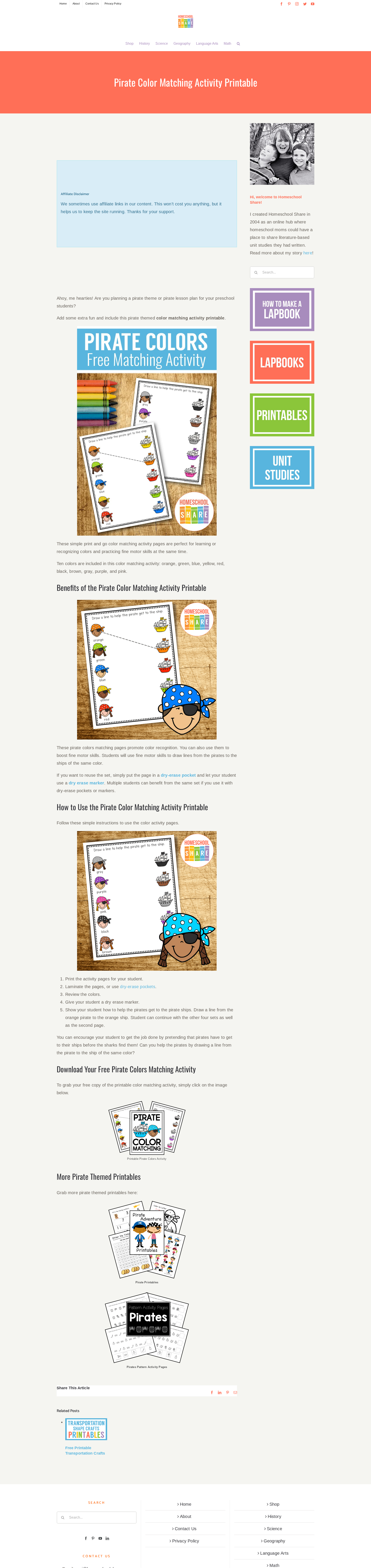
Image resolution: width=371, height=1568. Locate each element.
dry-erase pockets (137, 986)
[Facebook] (86, 1538)
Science (274, 1528)
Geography (274, 1541)
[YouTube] (100, 1538)
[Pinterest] (93, 1538)
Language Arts (274, 1553)
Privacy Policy (185, 1541)
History (274, 1516)
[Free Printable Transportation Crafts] (86, 1429)
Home (186, 1504)
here (307, 253)
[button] (238, 43)
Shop (274, 1504)
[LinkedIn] (107, 1538)
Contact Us (185, 1528)
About (185, 1516)
